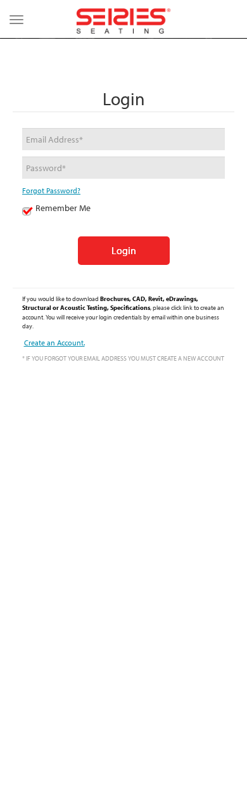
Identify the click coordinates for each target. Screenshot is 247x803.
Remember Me (63, 208)
